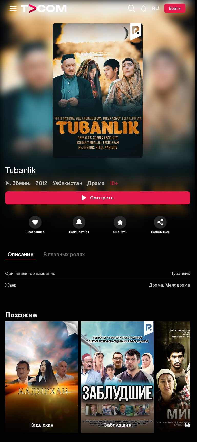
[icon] (35, 222)
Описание (21, 254)
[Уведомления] (143, 8)
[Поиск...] (131, 8)
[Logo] (43, 8)
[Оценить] (120, 222)
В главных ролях (64, 254)
